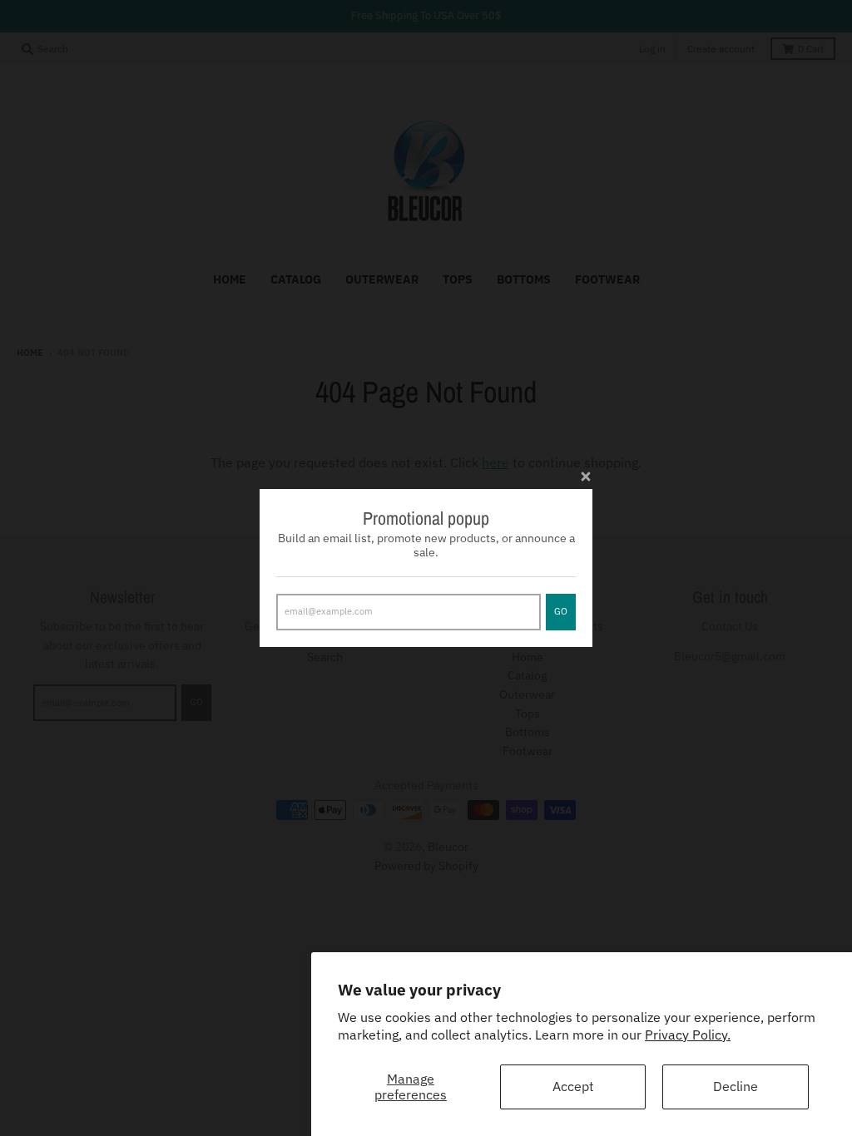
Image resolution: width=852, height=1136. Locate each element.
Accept (573, 1086)
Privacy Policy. (688, 1034)
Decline (735, 1086)
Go (560, 611)
